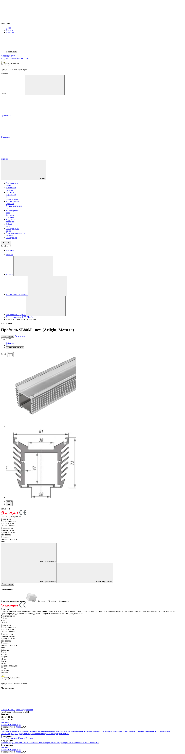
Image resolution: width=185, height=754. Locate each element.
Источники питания (11, 189)
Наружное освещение (10, 220)
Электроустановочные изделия (36, 734)
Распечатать (20, 336)
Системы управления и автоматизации (53, 731)
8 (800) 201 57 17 (8, 710)
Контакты (23, 58)
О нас (8, 28)
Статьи (41, 743)
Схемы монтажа (74, 743)
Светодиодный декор (14, 734)
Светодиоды (11, 238)
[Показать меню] (33, 266)
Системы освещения (10, 216)
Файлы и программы (104, 581)
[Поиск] (45, 85)
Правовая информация (11, 724)
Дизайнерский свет (119, 731)
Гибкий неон (9, 225)
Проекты (10, 32)
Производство (12, 738)
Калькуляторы (61, 743)
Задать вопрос (7, 336)
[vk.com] (20, 707)
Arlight (18, 727)
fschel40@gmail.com (24, 710)
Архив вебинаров (30, 743)
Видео (11, 743)
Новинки (10, 250)
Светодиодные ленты (10, 731)
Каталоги (5, 743)
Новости (9, 30)
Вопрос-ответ (49, 743)
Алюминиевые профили (12, 202)
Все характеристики (48, 561)
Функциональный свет (101, 731)
